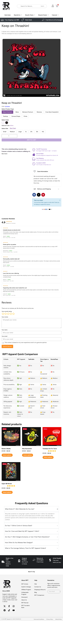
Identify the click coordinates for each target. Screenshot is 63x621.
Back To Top (31, 571)
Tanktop (5, 116)
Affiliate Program (26, 589)
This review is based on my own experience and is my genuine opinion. (26, 342)
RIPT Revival (24, 603)
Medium (12, 131)
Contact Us (37, 587)
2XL (31, 131)
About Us (24, 600)
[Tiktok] (9, 610)
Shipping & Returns (40, 589)
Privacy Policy (49, 619)
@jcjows (7, 106)
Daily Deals (8, 15)
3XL (37, 131)
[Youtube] (13, 610)
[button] (34, 195)
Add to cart (31, 140)
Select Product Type (8, 109)
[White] (3, 122)
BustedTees (54, 359)
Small (4, 131)
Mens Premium (7, 112)
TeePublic (31, 359)
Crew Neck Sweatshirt (52, 112)
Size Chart (13, 128)
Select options (7, 455)
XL (26, 131)
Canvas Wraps (15, 116)
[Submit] (59, 591)
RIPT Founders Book (25, 606)
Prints (25, 116)
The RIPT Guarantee (41, 149)
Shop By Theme (29, 15)
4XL (43, 131)
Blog (35, 592)
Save (5, 429)
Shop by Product (42, 15)
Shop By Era (17, 15)
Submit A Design (26, 587)
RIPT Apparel (7, 619)
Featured (54, 15)
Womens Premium (27, 112)
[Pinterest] (4, 610)
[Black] (6, 122)
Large (20, 131)
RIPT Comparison (39, 595)
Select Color (5, 120)
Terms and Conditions (39, 619)
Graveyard (24, 597)
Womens (39, 112)
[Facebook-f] (9, 606)
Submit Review (7, 346)
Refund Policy (58, 619)
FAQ (35, 584)
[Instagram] (13, 606)
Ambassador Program (25, 593)
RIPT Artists (24, 584)
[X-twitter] (4, 606)
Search (42, 6)
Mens (17, 112)
